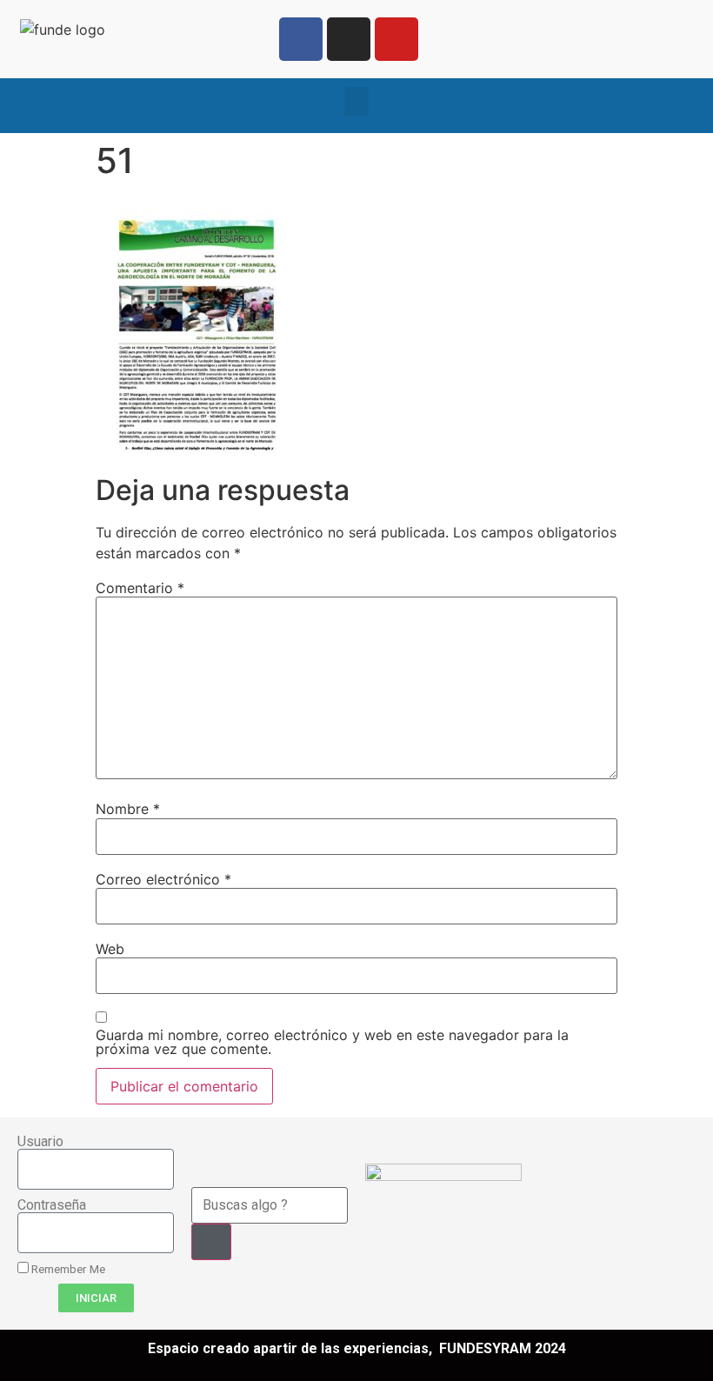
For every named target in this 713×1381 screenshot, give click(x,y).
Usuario (40, 1142)
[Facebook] (301, 39)
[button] (356, 101)
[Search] (211, 1242)
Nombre (128, 809)
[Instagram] (348, 39)
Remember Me (67, 1269)
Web (110, 949)
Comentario (140, 588)
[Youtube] (396, 39)
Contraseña (51, 1205)
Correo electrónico (163, 879)
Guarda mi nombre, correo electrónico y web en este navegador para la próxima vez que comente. (332, 1042)
